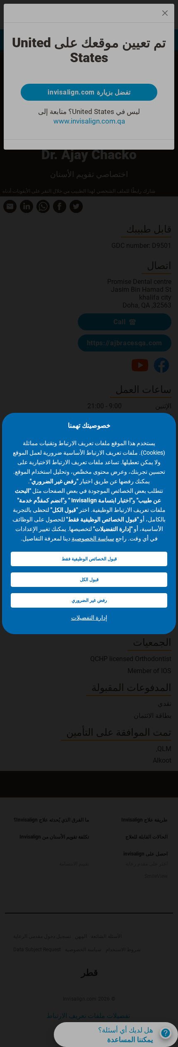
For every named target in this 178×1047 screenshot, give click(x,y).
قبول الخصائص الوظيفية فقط (89, 559)
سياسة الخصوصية (93, 538)
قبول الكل (89, 579)
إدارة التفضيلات (89, 617)
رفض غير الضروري (89, 600)
